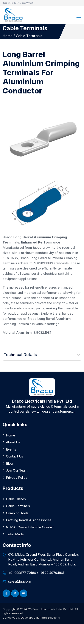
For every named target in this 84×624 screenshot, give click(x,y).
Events (11, 449)
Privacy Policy (16, 477)
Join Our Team (17, 470)
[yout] (23, 593)
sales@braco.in (19, 581)
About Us (13, 442)
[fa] (6, 593)
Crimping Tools (17, 513)
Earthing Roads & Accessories (28, 520)
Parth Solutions (49, 617)
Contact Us (14, 456)
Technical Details (20, 354)
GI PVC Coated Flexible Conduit (30, 527)
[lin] (15, 593)
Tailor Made (15, 534)
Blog (9, 463)
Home (10, 435)
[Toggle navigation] (78, 15)
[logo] (13, 15)
